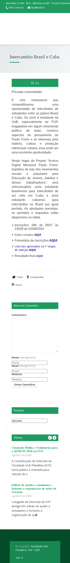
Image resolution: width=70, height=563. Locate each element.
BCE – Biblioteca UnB (37, 3)
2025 (37, 550)
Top (18, 557)
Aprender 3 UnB (15, 3)
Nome (24, 357)
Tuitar (20, 277)
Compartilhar (37, 277)
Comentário (19, 315)
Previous (50, 438)
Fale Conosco (16, 7)
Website (17, 374)
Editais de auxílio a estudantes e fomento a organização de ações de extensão (34, 488)
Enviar (19, 284)
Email (23, 366)
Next (54, 438)
